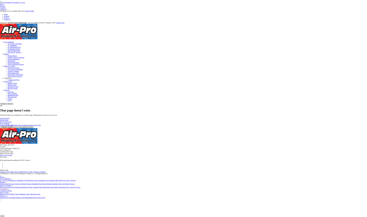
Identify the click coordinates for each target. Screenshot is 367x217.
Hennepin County (13, 87)
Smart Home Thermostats (15, 75)
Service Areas (8, 81)
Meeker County (12, 83)
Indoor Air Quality (9, 66)
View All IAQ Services (15, 76)
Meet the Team (12, 97)
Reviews (2, 6)
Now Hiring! (10, 172)
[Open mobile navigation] (1, 1)
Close (2, 216)
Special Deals (4, 120)
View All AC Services (14, 52)
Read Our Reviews (6, 122)
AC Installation (12, 45)
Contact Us (3, 9)
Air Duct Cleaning (13, 71)
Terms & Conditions (39, 172)
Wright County (12, 85)
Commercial (4, 189)
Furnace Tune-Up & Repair (16, 57)
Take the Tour (60, 23)
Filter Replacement (13, 73)
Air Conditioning (9, 42)
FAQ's (43, 197)
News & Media (12, 93)
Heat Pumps (11, 61)
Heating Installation (13, 62)
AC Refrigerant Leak (14, 47)
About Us (7, 90)
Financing (11, 92)
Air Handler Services (14, 49)
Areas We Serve (5, 118)
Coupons (2, 7)
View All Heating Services (16, 64)
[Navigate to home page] (12, 2)
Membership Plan (13, 95)
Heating (6, 54)
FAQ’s (10, 100)
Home (2, 4)
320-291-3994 (29, 11)
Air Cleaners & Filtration (15, 69)
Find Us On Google (6, 155)
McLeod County (13, 88)
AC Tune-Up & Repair (15, 44)
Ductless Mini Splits (14, 50)
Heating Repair (12, 56)
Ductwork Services (13, 68)
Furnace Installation (13, 59)
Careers (10, 99)
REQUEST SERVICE (7, 104)
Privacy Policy (28, 172)
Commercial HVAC (14, 80)
